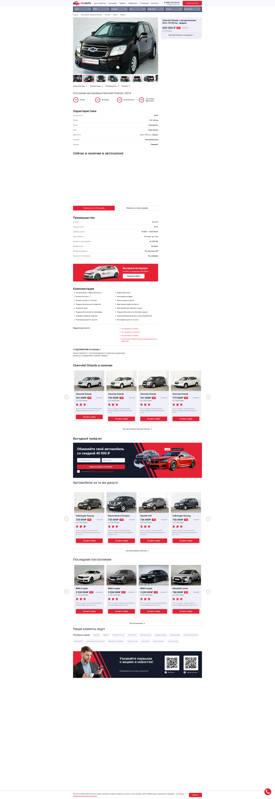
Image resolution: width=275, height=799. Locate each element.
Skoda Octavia (158, 641)
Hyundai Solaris (160, 635)
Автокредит (112, 3)
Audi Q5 (96, 635)
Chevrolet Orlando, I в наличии (180, 35)
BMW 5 (105, 635)
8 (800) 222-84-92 (171, 2)
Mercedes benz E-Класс (95, 641)
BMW (100, 9)
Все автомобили (136, 623)
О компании (144, 3)
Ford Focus (132, 635)
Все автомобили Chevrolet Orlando (136, 429)
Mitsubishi (155, 9)
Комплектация (95, 86)
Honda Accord (146, 635)
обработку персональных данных (102, 471)
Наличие (125, 86)
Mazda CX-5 (78, 641)
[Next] (151, 47)
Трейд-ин (122, 3)
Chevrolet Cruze (118, 635)
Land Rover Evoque (191, 635)
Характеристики (79, 86)
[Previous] (79, 47)
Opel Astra (145, 641)
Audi (82, 9)
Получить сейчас (133, 276)
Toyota (174, 9)
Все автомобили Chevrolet (136, 551)
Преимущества (111, 86)
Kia (137, 9)
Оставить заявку (89, 417)
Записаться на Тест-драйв (94, 208)
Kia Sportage (175, 635)
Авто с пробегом (100, 3)
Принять (195, 795)
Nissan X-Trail (133, 641)
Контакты (154, 3)
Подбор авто (132, 3)
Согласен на (97, 471)
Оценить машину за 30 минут (101, 467)
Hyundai (119, 9)
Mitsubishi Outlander (115, 641)
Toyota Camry (173, 641)
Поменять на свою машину (137, 208)
